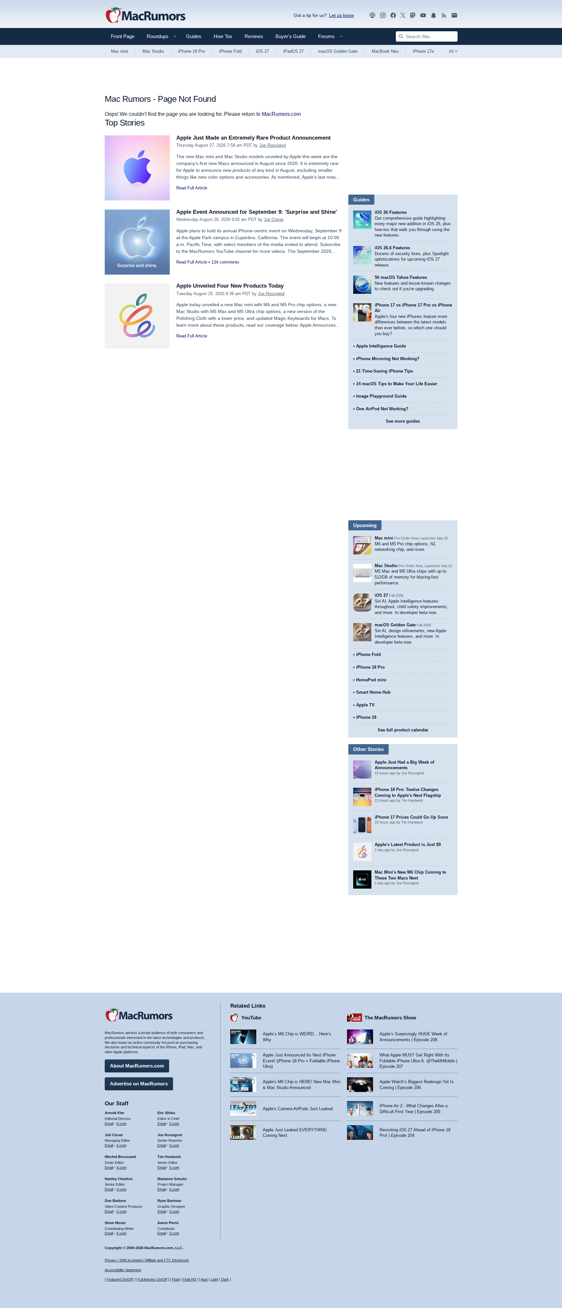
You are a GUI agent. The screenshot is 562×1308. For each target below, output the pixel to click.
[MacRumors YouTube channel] (423, 15)
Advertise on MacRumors (139, 1083)
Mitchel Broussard (120, 1157)
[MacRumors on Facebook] (393, 15)
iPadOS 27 (293, 51)
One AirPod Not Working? (382, 408)
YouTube (251, 1017)
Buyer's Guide (290, 36)
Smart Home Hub (373, 692)
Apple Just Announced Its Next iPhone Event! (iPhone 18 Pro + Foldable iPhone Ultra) (301, 1061)
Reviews (254, 36)
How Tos (223, 36)
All (453, 51)
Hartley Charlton (119, 1179)
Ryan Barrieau (169, 1201)
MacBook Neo (385, 51)
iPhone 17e (423, 51)
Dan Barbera (115, 1201)
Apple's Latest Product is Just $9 (408, 844)
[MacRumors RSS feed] (444, 15)
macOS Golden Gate (337, 51)
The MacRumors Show (390, 1017)
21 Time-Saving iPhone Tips (384, 371)
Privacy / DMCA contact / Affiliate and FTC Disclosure (147, 1260)
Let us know (341, 15)
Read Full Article (191, 187)
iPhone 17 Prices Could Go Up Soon (411, 817)
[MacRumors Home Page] (145, 15)
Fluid (176, 1279)
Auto (204, 1279)
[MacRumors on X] (403, 15)
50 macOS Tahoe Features (401, 277)
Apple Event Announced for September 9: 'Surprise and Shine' (256, 212)
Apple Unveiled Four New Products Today (230, 286)
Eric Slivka (166, 1113)
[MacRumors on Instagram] (383, 15)
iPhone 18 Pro (191, 51)
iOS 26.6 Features (392, 247)
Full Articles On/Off (152, 1279)
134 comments (225, 262)
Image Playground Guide (381, 396)
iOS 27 (262, 51)
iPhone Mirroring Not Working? (388, 358)
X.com (121, 1123)
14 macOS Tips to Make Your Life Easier (396, 383)
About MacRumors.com (137, 1066)
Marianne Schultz (172, 1179)
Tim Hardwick (169, 1157)
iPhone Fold (230, 51)
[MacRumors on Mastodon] (412, 15)
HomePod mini (371, 679)
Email (109, 1123)
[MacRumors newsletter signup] (454, 15)
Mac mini (119, 51)
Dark (225, 1279)
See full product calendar (403, 730)
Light (214, 1279)
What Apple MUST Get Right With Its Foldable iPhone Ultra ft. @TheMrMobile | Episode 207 (418, 1061)
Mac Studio (153, 51)
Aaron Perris (168, 1223)
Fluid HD (189, 1279)
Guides (193, 36)
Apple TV (365, 704)
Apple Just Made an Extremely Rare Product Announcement (253, 138)
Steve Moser (115, 1223)
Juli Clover (274, 219)
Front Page (122, 36)
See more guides (403, 421)
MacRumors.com (281, 114)
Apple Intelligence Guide (381, 346)
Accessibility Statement (123, 1270)
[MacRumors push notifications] (433, 15)
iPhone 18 (366, 717)
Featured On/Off (120, 1279)
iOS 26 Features (391, 212)
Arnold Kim (114, 1113)
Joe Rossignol (272, 145)
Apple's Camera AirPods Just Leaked (298, 1108)
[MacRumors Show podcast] (372, 15)
